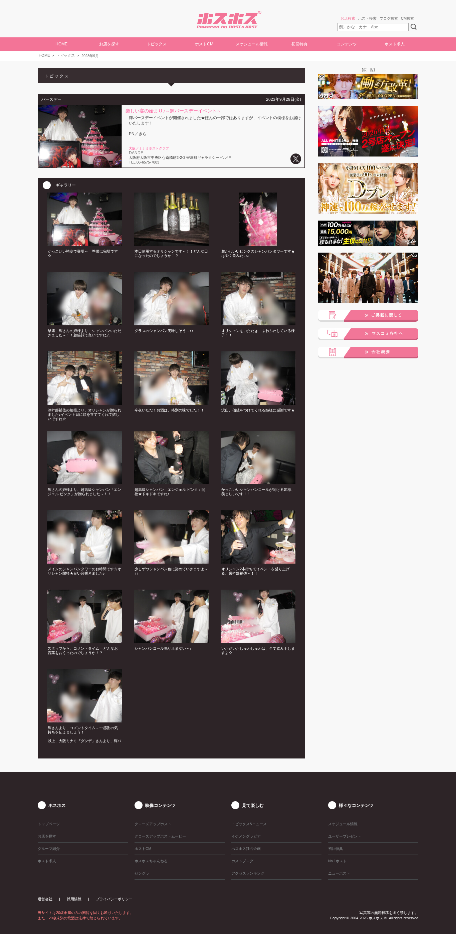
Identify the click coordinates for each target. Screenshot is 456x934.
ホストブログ (242, 861)
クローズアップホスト (153, 824)
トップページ (49, 824)
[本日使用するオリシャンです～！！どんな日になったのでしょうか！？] (171, 244)
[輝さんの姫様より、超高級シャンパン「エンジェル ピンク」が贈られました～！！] (84, 482)
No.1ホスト (337, 861)
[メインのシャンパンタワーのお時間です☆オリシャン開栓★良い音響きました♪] (84, 562)
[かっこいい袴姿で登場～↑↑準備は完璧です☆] (84, 244)
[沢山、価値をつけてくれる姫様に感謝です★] (258, 403)
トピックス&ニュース (249, 824)
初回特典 (299, 44)
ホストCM (204, 44)
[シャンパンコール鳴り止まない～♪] (171, 641)
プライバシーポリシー (114, 899)
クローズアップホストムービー (160, 836)
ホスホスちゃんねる (151, 861)
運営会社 (45, 899)
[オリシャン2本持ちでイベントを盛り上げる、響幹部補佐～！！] (258, 562)
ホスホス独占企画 (246, 849)
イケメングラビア (246, 836)
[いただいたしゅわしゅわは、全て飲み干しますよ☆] (258, 641)
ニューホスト (339, 873)
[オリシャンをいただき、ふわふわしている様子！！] (258, 323)
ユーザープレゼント (344, 836)
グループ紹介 (49, 849)
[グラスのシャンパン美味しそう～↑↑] (171, 323)
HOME (61, 44)
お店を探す (47, 836)
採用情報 (74, 899)
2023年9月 (90, 56)
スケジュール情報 (252, 44)
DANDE (136, 152)
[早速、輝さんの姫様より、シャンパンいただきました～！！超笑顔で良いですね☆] (84, 323)
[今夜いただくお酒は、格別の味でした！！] (171, 403)
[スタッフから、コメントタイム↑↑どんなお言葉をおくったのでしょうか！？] (84, 641)
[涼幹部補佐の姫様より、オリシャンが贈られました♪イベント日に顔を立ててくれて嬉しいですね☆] (84, 403)
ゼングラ (142, 873)
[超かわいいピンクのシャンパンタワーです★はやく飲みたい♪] (258, 244)
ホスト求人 (395, 44)
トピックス (65, 55)
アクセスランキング (247, 873)
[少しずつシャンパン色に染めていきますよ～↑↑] (171, 562)
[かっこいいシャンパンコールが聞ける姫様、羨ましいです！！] (258, 482)
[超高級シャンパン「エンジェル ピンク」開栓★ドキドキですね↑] (171, 482)
